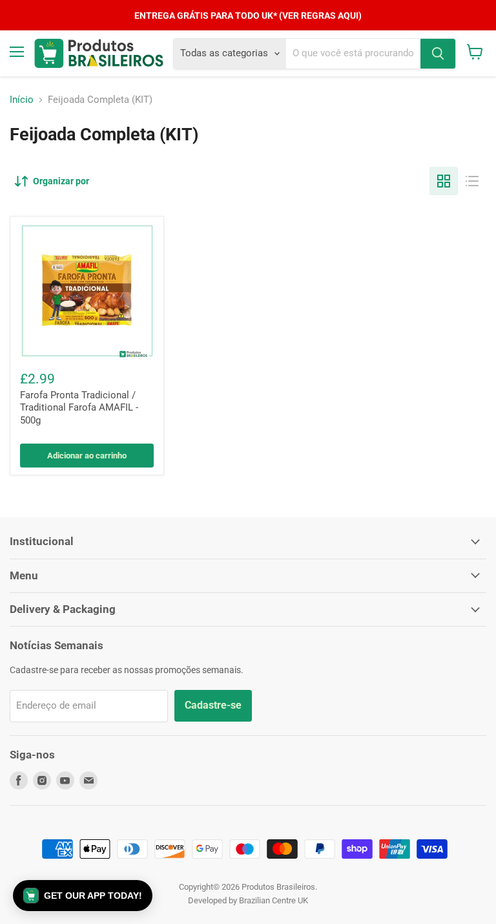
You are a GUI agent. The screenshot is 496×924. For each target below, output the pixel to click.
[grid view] (443, 181)
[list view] (472, 181)
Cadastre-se (213, 705)
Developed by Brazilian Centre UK (248, 900)
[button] (82, 895)
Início (22, 99)
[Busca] (437, 54)
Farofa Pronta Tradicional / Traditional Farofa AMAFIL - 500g (79, 407)
